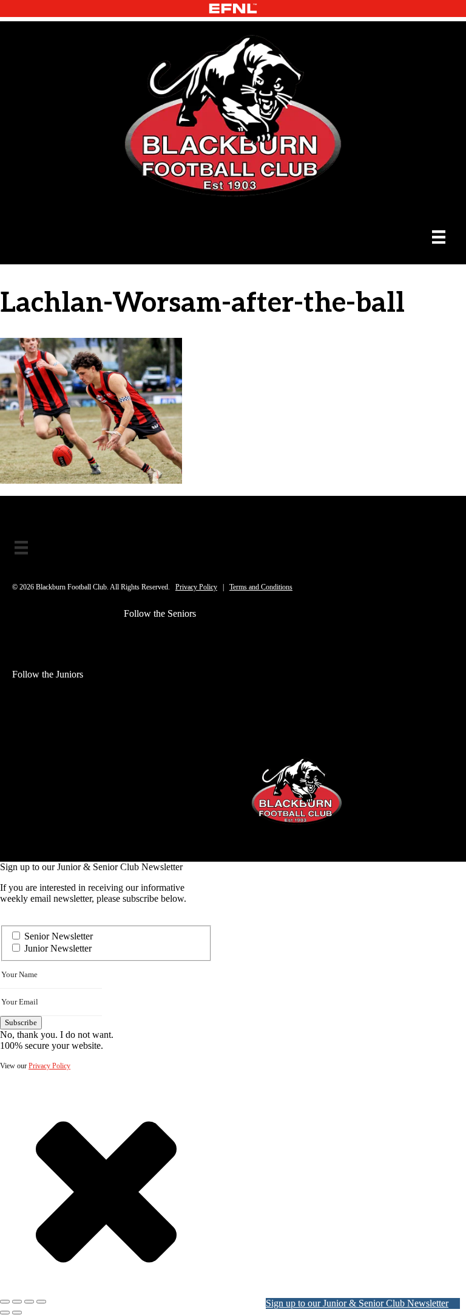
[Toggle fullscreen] (17, 1301)
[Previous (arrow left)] (5, 1312)
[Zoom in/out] (5, 1301)
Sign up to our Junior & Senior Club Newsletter (357, 1303)
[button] (133, 638)
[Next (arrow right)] (17, 1312)
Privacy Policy (196, 587)
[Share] (29, 1301)
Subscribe (21, 1022)
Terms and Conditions (260, 587)
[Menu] (439, 237)
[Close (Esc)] (41, 1301)
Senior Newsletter (58, 936)
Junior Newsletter (58, 948)
